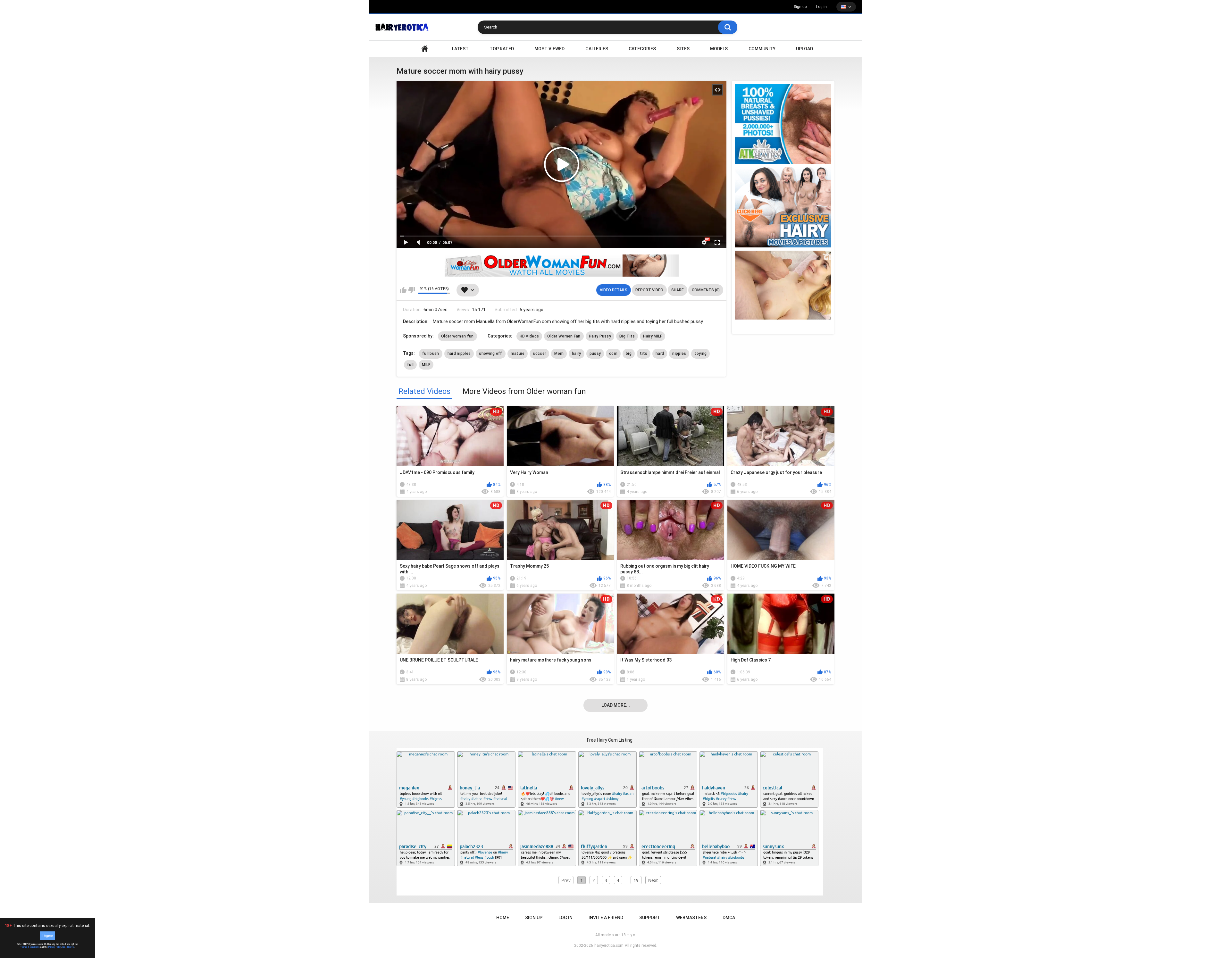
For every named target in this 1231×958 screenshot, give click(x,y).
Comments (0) (706, 290)
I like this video (403, 290)
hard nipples (459, 353)
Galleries (596, 48)
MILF (426, 364)
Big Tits (627, 336)
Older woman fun (457, 336)
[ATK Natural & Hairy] (783, 124)
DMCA (729, 917)
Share (677, 290)
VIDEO (425, 49)
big (629, 353)
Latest (460, 48)
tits (643, 353)
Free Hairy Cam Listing (609, 740)
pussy (595, 353)
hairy (576, 353)
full (410, 364)
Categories (642, 48)
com (613, 353)
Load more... (615, 705)
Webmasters (691, 917)
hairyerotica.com (609, 945)
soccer (539, 353)
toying (700, 353)
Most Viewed (549, 48)
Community (762, 48)
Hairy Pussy (600, 336)
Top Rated (502, 48)
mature (518, 353)
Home (502, 917)
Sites (683, 48)
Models (719, 48)
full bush (430, 353)
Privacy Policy (54, 947)
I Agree (47, 935)
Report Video (649, 290)
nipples (679, 353)
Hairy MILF (652, 336)
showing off (490, 353)
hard (660, 353)
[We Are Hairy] (783, 207)
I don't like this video (411, 290)
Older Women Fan (564, 336)
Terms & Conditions (30, 947)
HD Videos (529, 336)
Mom (559, 353)
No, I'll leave (68, 947)
